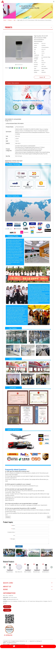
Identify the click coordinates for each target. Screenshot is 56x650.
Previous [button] (4, 552)
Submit (19, 546)
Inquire (41, 77)
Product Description (12, 83)
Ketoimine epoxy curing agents (37, 571)
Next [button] (51, 552)
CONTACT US (7, 606)
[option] (15, 553)
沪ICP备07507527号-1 (12, 642)
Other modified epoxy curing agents (28, 571)
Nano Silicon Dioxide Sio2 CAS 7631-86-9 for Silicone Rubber (19, 571)
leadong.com (39, 641)
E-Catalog (7, 610)
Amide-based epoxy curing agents (46, 571)
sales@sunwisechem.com (12, 599)
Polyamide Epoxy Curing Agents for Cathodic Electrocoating (10, 571)
